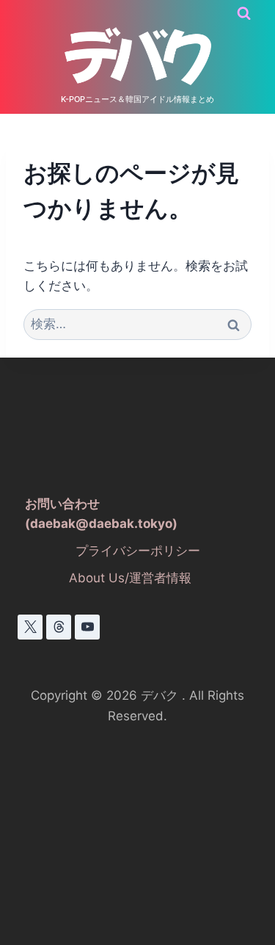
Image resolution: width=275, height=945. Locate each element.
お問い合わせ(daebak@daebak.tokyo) (101, 513)
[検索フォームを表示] (243, 13)
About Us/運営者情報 (130, 578)
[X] (30, 627)
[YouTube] (87, 627)
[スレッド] (58, 627)
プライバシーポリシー (138, 550)
